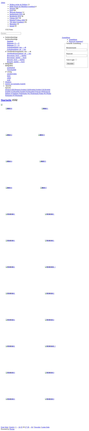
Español (27, 91)
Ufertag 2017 (14, 18)
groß (8, 80)
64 (32, 427)
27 (26, 427)
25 (21, 427)
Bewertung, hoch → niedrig (16, 55)
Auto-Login (70, 60)
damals (12, 26)
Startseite (6, 100)
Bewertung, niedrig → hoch (16, 58)
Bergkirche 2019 (15, 16)
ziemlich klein (12, 74)
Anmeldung (66, 37)
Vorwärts (37, 427)
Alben (3, 3)
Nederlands (29, 93)
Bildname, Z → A (13, 45)
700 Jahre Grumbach (17, 22)
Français (42, 91)
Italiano (12, 93)
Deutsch (13, 90)
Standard (10, 41)
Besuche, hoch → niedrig (16, 60)
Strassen (12, 8)
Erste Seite (4, 427)
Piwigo (12, 429)
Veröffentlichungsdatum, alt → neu (19, 53)
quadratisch (11, 68)
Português (13, 95)
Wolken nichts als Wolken (18, 4)
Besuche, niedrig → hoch (16, 62)
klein (8, 76)
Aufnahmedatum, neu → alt (16, 47)
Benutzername (71, 48)
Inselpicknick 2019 (16, 14)
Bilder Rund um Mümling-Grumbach (22, 6)
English (28, 90)
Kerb (11, 10)
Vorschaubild (11, 70)
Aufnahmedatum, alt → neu (16, 49)
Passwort (69, 54)
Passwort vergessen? (76, 41)
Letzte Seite (45, 427)
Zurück (11, 427)
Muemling (13, 24)
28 (28, 427)
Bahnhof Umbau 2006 (17, 20)
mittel (9, 78)
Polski (45, 93)
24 (19, 427)
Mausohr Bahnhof (16, 12)
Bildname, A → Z (13, 43)
